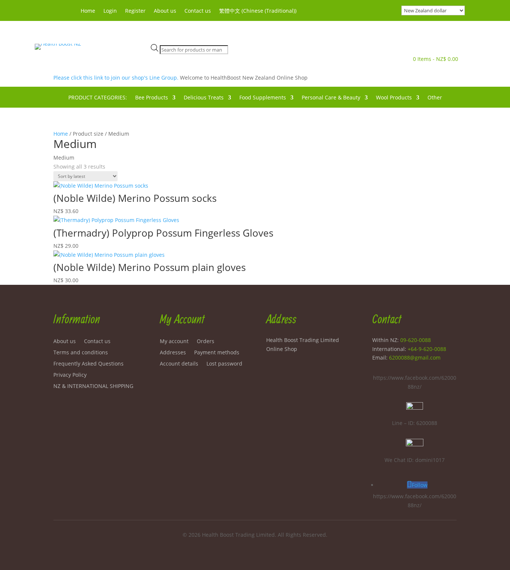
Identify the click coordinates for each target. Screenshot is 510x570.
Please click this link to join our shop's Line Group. (116, 77)
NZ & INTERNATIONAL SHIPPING (93, 386)
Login (110, 11)
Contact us (197, 11)
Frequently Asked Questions (88, 364)
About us (165, 11)
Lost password (224, 364)
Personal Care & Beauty (331, 98)
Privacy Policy (70, 375)
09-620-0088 (415, 339)
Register (135, 11)
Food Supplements (262, 98)
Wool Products (394, 98)
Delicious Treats (204, 98)
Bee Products (151, 98)
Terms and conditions (80, 353)
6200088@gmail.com (415, 357)
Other (434, 98)
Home (88, 11)
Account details (179, 364)
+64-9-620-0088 (427, 348)
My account (174, 342)
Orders (205, 342)
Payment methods (216, 353)
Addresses (173, 353)
